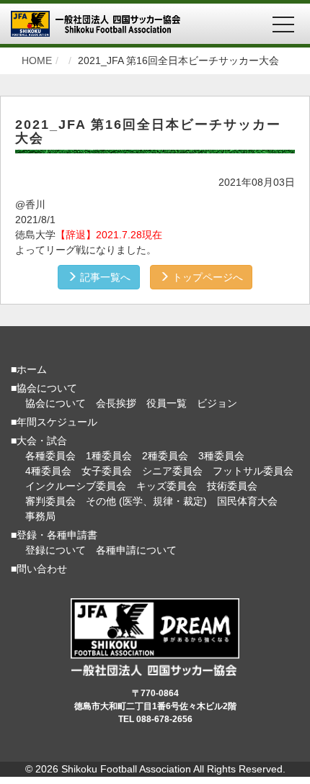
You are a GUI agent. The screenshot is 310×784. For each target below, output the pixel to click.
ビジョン (217, 403)
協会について (55, 403)
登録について (55, 550)
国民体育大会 (247, 501)
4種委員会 (48, 471)
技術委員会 (232, 486)
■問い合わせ (39, 569)
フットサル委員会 (253, 471)
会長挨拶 (116, 403)
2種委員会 (165, 455)
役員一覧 (166, 403)
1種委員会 (109, 455)
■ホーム (29, 369)
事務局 (40, 516)
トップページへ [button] (206, 277)
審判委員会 (50, 501)
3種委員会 (221, 455)
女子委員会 (106, 471)
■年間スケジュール (54, 422)
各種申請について (136, 550)
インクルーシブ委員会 (75, 486)
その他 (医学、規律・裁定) (146, 501)
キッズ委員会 (166, 486)
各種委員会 (50, 455)
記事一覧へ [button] (103, 277)
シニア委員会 (172, 471)
